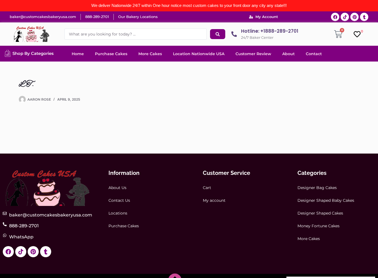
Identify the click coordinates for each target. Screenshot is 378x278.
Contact (314, 53)
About (288, 53)
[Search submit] (217, 34)
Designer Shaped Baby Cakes (325, 200)
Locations (117, 213)
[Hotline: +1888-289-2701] (234, 34)
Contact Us (119, 200)
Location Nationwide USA (198, 53)
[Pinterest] (354, 17)
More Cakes (150, 53)
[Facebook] (335, 17)
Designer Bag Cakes (317, 187)
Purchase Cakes (111, 53)
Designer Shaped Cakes (320, 213)
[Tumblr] (364, 17)
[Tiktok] (345, 17)
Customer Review (253, 53)
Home (78, 53)
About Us (117, 187)
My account (214, 200)
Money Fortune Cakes (318, 225)
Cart (207, 187)
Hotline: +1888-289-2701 (269, 31)
